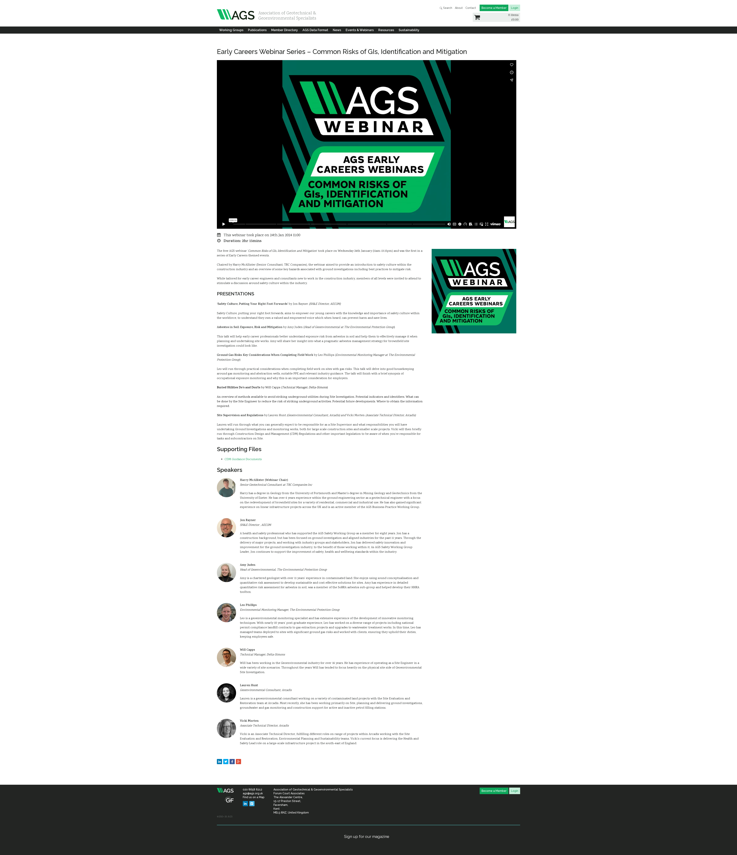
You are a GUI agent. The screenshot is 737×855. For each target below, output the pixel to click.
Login (514, 7)
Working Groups (231, 30)
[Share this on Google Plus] (238, 761)
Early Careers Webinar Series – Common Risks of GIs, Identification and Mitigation (342, 52)
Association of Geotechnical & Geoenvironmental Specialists (287, 15)
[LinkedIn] (245, 803)
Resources (386, 30)
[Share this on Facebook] (232, 761)
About (459, 7)
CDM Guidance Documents (243, 459)
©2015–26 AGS (224, 817)
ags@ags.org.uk (253, 793)
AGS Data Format (315, 30)
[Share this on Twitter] (225, 761)
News (337, 30)
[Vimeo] (251, 803)
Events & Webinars (360, 30)
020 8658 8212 (252, 789)
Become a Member (494, 7)
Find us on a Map (253, 797)
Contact (470, 7)
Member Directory (284, 30)
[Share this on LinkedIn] (219, 761)
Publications (257, 30)
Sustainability (409, 30)
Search (447, 7)
